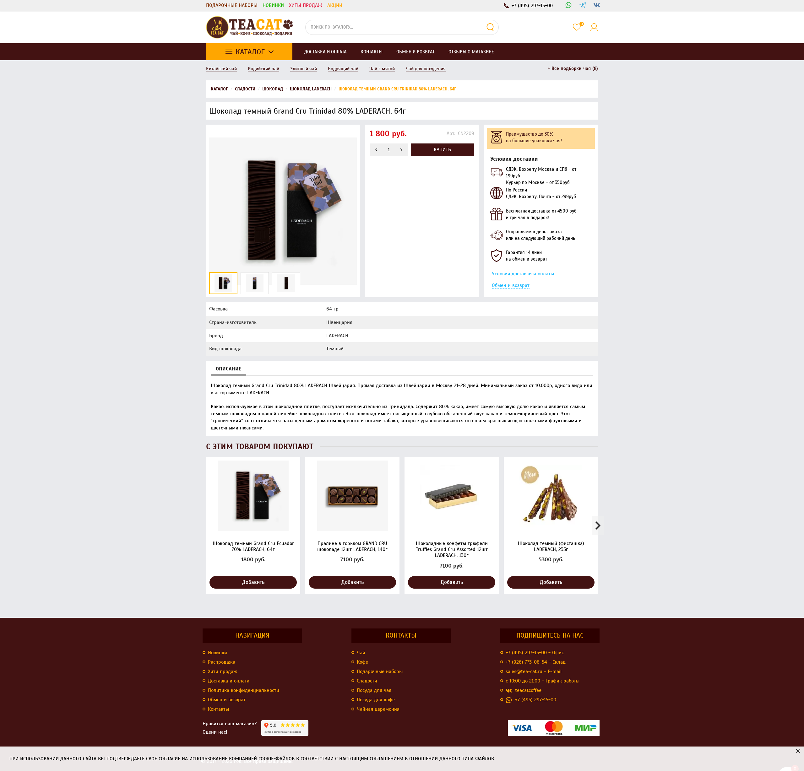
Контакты (218, 709)
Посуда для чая (374, 690)
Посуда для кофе (376, 700)
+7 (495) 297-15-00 (535, 700)
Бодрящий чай (343, 69)
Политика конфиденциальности (243, 690)
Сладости (367, 681)
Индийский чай (263, 69)
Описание (228, 369)
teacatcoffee (528, 690)
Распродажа (221, 662)
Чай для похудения (426, 69)
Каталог (250, 52)
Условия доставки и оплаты (523, 274)
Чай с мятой (382, 69)
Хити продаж (222, 671)
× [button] (798, 751)
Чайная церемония (378, 709)
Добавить (253, 582)
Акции (334, 5)
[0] (577, 27)
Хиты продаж (305, 5)
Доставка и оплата (228, 681)
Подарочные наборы (232, 5)
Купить (442, 150)
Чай (361, 653)
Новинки (273, 5)
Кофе (362, 662)
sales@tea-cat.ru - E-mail (534, 671)
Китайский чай (221, 69)
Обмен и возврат (511, 285)
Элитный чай (303, 69)
